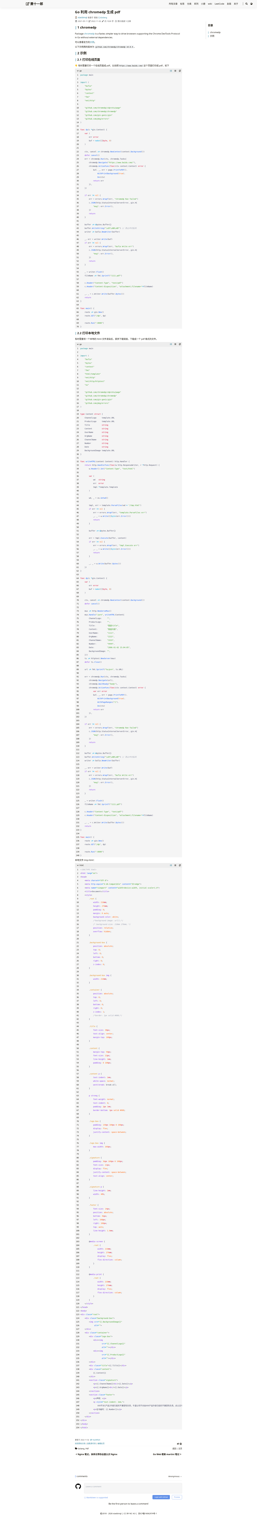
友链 (229, 3)
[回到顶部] (252, 1512)
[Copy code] (180, 71)
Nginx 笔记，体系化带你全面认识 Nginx (97, 1454)
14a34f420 (96, 1440)
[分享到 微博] (178, 1443)
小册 (203, 3)
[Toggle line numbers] (171, 71)
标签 (182, 3)
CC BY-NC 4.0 (129, 1513)
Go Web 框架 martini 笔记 (166, 1454)
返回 (174, 1448)
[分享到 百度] (180, 1443)
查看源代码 (91, 1443)
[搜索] (246, 4)
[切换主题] (251, 4)
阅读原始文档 (80, 1443)
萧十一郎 (36, 3)
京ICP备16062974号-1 (147, 1513)
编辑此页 (101, 1443)
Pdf (87, 1448)
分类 (189, 3)
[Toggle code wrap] (175, 71)
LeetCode (220, 3)
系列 (196, 3)
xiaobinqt (82, 17)
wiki (210, 3)
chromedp (215, 32)
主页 (180, 1448)
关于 (236, 3)
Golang (104, 17)
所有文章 (173, 3)
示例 (212, 35)
